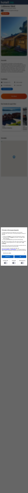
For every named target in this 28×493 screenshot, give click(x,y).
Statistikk (14, 260)
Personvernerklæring (6, 249)
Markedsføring (22, 260)
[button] (14, 253)
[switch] (5, 263)
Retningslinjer (13, 249)
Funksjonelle (5, 260)
